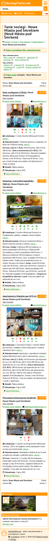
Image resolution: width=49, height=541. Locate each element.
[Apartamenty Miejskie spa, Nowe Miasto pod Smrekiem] (24, 321)
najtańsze (7, 65)
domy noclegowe (21, 60)
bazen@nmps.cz (39, 101)
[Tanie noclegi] (4, 533)
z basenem (18, 65)
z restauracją (8, 67)
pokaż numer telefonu (13, 101)
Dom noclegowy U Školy (15, 92)
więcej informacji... (13, 174)
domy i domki (8, 57)
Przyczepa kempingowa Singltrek (19, 397)
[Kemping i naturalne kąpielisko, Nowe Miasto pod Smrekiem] (24, 209)
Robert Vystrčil (42, 537)
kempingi (20, 57)
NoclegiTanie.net (14, 531)
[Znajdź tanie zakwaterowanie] (45, 8)
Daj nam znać (7, 524)
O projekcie (15, 537)
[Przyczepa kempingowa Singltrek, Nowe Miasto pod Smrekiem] (24, 422)
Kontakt (19, 13)
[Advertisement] (24, 19)
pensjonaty (7, 60)
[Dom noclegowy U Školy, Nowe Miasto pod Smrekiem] (24, 116)
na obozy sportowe (31, 67)
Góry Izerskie (8, 98)
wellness (7, 69)
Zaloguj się (30, 13)
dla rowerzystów (31, 65)
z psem (19, 67)
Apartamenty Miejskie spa (19, 296)
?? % (43, 92)
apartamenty (31, 57)
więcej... (6, 139)
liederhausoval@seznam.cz (35, 407)
